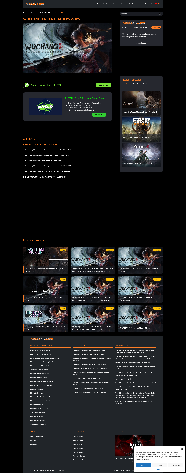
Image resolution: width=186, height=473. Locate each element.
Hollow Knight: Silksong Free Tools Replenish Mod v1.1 (91, 392)
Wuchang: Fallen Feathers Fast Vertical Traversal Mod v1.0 (47, 171)
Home (25, 13)
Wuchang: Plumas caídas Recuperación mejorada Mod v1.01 (48, 166)
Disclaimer (34, 444)
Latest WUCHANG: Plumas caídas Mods (40, 144)
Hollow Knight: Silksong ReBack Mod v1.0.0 (88, 388)
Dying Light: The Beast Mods (40, 350)
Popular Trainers (78, 440)
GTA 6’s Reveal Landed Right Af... (127, 458)
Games (33, 13)
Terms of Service (131, 470)
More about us (141, 43)
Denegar (159, 465)
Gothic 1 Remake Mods (38, 424)
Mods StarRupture (36, 404)
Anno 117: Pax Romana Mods (40, 370)
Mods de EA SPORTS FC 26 (39, 366)
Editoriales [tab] (147, 83)
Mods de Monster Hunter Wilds (41, 397)
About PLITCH (99, 115)
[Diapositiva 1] (132, 461)
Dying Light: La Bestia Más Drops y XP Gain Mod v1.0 (91, 368)
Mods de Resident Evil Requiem (41, 401)
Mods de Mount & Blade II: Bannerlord (43, 381)
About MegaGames (36, 436)
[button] (182, 449)
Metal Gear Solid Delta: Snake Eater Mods (44, 358)
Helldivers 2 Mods (36, 389)
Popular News (78, 452)
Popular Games (78, 436)
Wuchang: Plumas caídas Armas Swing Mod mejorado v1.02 (47, 155)
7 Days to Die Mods (36, 393)
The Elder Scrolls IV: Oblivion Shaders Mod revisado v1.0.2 (135, 383)
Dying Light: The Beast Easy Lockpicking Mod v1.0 (90, 350)
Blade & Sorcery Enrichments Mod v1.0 (86, 378)
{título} (158, 469)
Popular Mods (77, 444)
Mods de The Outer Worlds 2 (40, 373)
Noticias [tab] (136, 83)
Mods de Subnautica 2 (37, 420)
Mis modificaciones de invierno (41, 385)
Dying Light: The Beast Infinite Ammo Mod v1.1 (89, 354)
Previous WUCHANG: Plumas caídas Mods (44, 177)
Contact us (34, 440)
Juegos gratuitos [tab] (129, 88)
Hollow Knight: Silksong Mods (40, 354)
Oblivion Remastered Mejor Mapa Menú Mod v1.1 (132, 363)
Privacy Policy (119, 470)
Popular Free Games (80, 460)
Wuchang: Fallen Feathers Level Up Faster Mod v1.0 (45, 160)
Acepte (143, 465)
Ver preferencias (175, 465)
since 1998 (156, 27)
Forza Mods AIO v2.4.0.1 (123, 379)
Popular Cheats (78, 448)
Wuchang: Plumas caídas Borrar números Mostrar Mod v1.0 (48, 150)
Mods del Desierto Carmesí (39, 408)
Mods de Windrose (36, 416)
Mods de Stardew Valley (38, 377)
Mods (63, 13)
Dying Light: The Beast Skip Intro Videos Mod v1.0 (90, 364)
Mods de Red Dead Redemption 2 (41, 362)
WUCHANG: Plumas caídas (48, 13)
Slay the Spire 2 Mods (37, 412)
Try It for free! (104, 85)
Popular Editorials (79, 456)
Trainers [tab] (126, 83)
